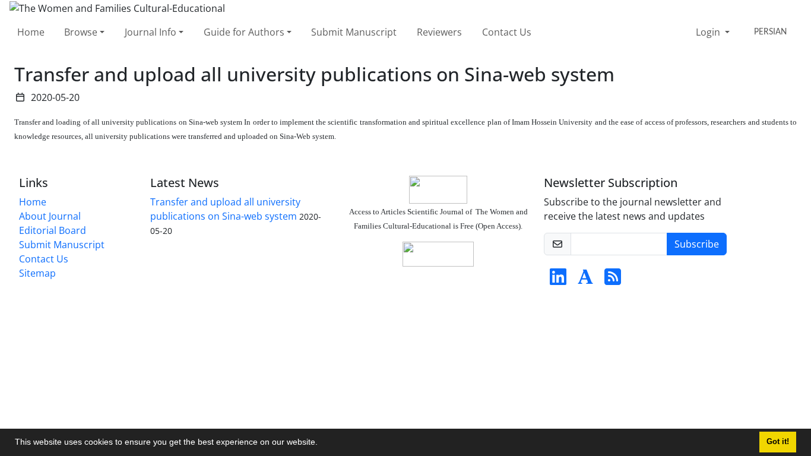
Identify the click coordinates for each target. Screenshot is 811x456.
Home (31, 32)
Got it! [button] (777, 442)
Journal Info (150, 32)
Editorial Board (52, 230)
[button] (322, 443)
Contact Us (506, 32)
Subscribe (696, 244)
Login (709, 32)
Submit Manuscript (354, 32)
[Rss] (612, 280)
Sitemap (37, 273)
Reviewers (439, 32)
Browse (80, 32)
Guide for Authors (244, 32)
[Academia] (585, 280)
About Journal (50, 216)
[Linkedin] (558, 280)
